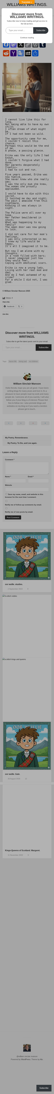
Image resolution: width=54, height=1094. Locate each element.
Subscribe (40, 30)
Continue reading (27, 38)
